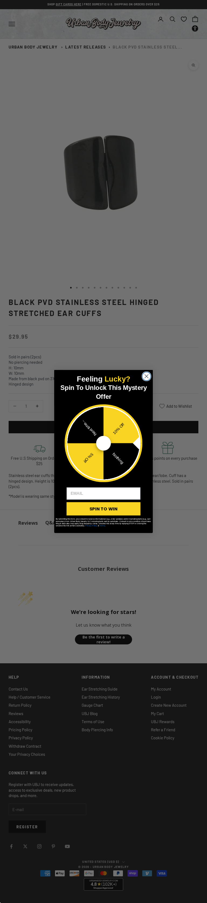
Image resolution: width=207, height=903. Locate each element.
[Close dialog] (146, 376)
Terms (102, 525)
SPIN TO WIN (103, 509)
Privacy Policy (91, 525)
